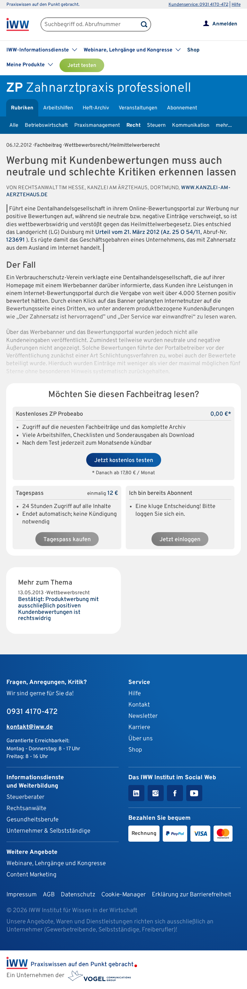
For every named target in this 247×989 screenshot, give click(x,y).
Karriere (139, 727)
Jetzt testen (82, 65)
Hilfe (236, 4)
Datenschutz (78, 895)
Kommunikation (190, 125)
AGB (49, 895)
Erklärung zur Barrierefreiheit (191, 895)
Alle (13, 125)
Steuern (156, 125)
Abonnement (182, 108)
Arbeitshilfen (58, 108)
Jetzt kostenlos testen (123, 460)
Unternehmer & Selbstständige (48, 831)
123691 (15, 240)
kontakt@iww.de (29, 727)
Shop (193, 50)
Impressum (21, 895)
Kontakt (139, 705)
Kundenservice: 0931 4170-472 (198, 4)
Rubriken (22, 108)
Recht (133, 125)
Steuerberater (25, 797)
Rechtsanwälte (26, 808)
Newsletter (143, 716)
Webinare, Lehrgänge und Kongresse (56, 863)
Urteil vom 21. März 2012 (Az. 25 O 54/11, (149, 232)
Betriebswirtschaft (46, 125)
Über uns (140, 739)
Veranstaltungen (138, 108)
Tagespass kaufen (67, 539)
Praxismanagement (97, 125)
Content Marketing (31, 875)
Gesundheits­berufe (32, 820)
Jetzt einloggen (180, 539)
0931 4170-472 (32, 712)
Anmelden (224, 24)
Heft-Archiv (96, 108)
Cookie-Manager (123, 895)
